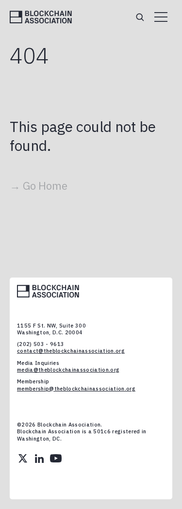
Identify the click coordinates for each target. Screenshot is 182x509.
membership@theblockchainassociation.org (76, 388)
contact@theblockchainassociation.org (71, 350)
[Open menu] (160, 17)
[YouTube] (56, 458)
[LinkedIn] (39, 458)
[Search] (139, 17)
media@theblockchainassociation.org (68, 369)
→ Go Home (38, 186)
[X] (23, 458)
